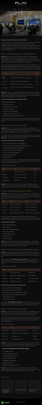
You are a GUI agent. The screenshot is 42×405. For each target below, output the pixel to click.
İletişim (27, 9)
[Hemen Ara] (2, 402)
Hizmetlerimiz (21, 9)
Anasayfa (14, 9)
